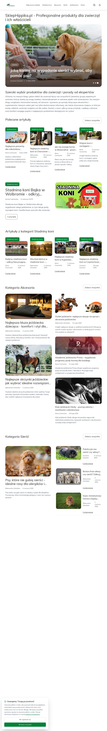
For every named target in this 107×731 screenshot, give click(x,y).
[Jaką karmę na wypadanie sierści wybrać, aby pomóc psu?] (53, 55)
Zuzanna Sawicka (16, 81)
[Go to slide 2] (95, 83)
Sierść (65, 5)
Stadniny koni (47, 5)
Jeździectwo (74, 5)
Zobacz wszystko (92, 120)
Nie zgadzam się (25, 719)
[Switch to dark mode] (100, 5)
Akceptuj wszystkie (25, 725)
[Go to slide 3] (97, 83)
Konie (83, 5)
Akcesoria (57, 5)
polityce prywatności (33, 714)
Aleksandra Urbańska (12, 331)
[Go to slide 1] (93, 83)
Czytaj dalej (11, 217)
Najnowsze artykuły (33, 5)
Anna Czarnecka (11, 153)
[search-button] (94, 5)
